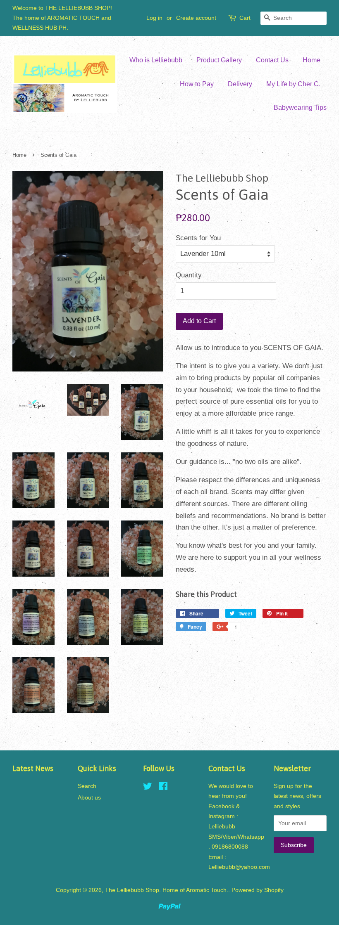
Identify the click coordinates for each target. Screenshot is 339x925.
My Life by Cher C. (293, 84)
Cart (245, 17)
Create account (196, 17)
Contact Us (272, 60)
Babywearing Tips (300, 107)
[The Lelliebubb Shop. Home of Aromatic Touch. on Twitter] (147, 787)
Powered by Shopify (258, 890)
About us (89, 797)
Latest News (32, 768)
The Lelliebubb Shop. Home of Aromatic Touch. (166, 890)
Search (87, 786)
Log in (154, 17)
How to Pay (197, 84)
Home (311, 60)
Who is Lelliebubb (155, 60)
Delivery (240, 84)
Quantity (189, 275)
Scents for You (198, 238)
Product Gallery (219, 60)
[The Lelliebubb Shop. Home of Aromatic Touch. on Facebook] (163, 787)
